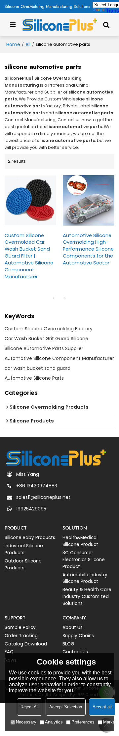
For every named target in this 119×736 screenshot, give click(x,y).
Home (13, 44)
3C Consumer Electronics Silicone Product (83, 560)
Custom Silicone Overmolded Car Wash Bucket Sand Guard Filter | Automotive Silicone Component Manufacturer (29, 256)
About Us (72, 627)
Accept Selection (65, 706)
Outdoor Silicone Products (23, 564)
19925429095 (31, 508)
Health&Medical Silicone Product (80, 541)
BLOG (68, 644)
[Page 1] (54, 298)
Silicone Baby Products (30, 537)
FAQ (9, 652)
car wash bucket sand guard (37, 368)
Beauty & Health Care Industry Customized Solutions (86, 596)
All (27, 44)
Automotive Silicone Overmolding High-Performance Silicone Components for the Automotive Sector (88, 249)
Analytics (54, 722)
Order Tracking (21, 636)
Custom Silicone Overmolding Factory (49, 328)
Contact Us (75, 652)
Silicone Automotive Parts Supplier (44, 348)
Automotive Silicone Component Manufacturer (59, 358)
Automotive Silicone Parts (34, 378)
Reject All (29, 706)
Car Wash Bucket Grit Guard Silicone (46, 338)
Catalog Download (26, 644)
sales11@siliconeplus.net (43, 497)
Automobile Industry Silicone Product (84, 578)
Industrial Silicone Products (24, 549)
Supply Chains (78, 636)
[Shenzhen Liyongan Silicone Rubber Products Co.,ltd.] (59, 24)
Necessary (26, 722)
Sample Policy (20, 627)
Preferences (83, 722)
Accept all (102, 706)
